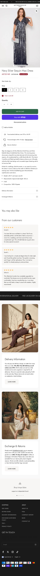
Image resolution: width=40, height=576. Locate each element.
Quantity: (5, 100)
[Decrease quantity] (4, 104)
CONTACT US (26, 521)
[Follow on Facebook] (3, 552)
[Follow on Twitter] (8, 552)
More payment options (20, 122)
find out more (29, 140)
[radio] (4, 90)
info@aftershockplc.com (19, 450)
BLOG (23, 518)
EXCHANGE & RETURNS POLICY (9, 519)
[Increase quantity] (11, 104)
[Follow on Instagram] (12, 552)
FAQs (23, 512)
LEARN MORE (12, 382)
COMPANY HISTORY (27, 515)
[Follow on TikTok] (17, 552)
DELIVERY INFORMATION (9, 515)
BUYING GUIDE (6, 512)
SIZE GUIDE (5, 508)
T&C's (3, 523)
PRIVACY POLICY (7, 526)
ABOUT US (25, 508)
